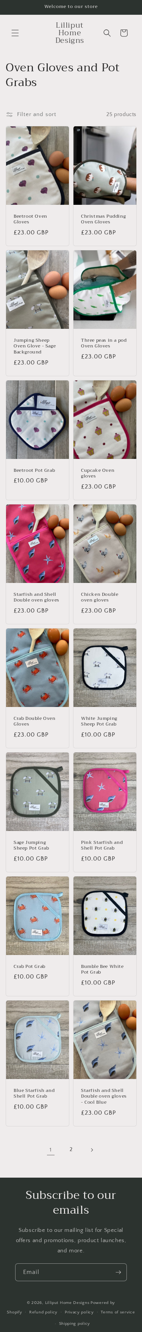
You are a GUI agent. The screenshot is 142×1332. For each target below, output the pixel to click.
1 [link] (51, 1150)
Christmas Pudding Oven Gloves (103, 219)
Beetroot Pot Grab (34, 471)
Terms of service (118, 1312)
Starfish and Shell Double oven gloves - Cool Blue (104, 1097)
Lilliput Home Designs (67, 1303)
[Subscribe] (118, 1272)
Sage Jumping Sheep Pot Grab (31, 845)
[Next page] (91, 1150)
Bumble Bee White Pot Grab (102, 969)
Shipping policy (75, 1323)
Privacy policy (79, 1312)
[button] (15, 33)
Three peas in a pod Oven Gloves (103, 343)
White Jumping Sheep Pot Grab (99, 721)
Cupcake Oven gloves (97, 473)
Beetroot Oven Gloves (30, 219)
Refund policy (43, 1312)
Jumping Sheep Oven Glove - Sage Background (35, 346)
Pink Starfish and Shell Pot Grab (102, 845)
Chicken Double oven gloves (99, 597)
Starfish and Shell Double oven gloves (36, 597)
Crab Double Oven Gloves (35, 721)
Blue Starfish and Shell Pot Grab (34, 1094)
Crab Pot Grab (29, 967)
